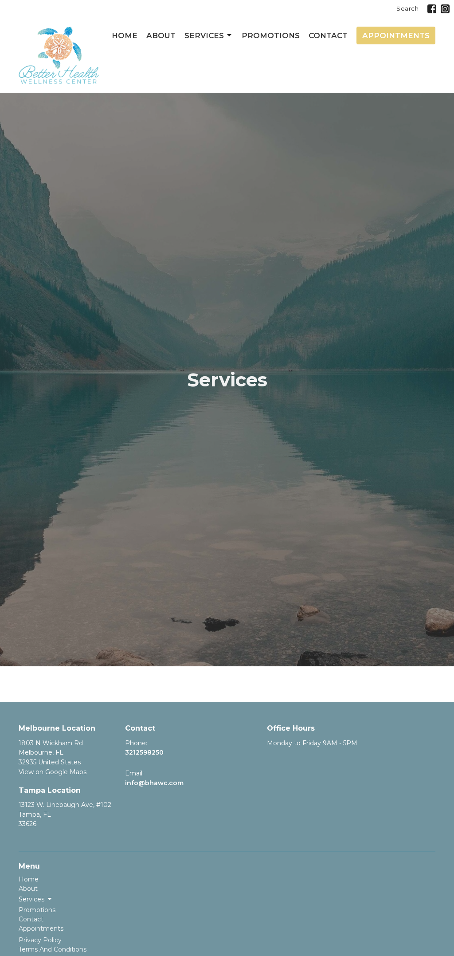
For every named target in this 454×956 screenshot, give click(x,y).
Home (124, 35)
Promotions (271, 35)
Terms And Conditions (52, 949)
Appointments (396, 35)
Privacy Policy (40, 940)
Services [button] (31, 899)
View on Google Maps (52, 772)
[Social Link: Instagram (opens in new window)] (445, 8)
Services (204, 35)
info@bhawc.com (154, 783)
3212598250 (144, 752)
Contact (328, 35)
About (161, 35)
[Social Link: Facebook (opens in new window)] (431, 8)
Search (407, 8)
